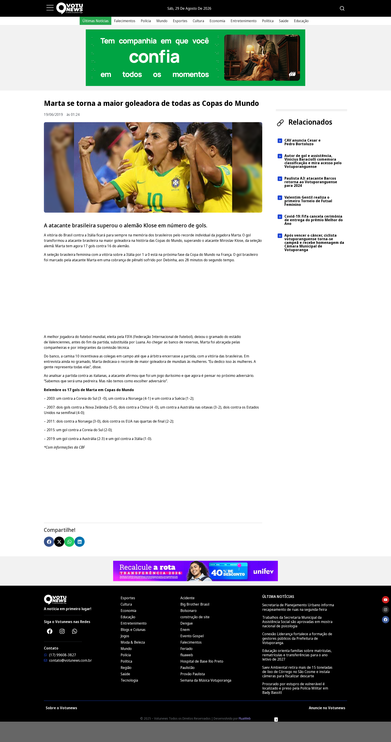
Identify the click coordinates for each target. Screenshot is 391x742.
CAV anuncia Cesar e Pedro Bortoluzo (302, 142)
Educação (301, 20)
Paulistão (187, 667)
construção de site (195, 616)
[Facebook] (49, 631)
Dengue (186, 623)
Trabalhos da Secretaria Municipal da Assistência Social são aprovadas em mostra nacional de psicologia (297, 621)
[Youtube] (385, 599)
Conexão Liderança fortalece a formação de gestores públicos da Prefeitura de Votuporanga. (297, 638)
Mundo (161, 20)
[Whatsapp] (74, 631)
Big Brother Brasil (194, 604)
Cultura (198, 20)
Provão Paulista (192, 673)
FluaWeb (245, 718)
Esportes (180, 20)
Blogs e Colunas (133, 629)
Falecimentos (124, 20)
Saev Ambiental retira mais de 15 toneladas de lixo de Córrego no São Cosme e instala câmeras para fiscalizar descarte (297, 671)
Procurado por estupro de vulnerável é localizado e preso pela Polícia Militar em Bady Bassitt (295, 688)
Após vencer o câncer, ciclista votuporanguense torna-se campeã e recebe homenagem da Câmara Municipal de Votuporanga (314, 242)
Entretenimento (244, 20)
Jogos (125, 635)
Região (126, 667)
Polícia (146, 20)
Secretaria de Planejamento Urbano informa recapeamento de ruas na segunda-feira (298, 607)
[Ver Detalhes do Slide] (195, 57)
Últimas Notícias (95, 20)
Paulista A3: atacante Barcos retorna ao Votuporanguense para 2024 (310, 182)
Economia (217, 20)
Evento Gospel (192, 635)
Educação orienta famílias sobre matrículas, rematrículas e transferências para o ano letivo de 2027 (297, 655)
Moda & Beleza (133, 642)
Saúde (283, 20)
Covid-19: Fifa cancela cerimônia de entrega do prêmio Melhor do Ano (313, 220)
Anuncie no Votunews (327, 707)
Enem (185, 629)
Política (268, 20)
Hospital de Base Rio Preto (201, 661)
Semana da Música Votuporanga (205, 680)
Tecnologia (129, 680)
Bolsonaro (188, 610)
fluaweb (186, 654)
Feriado (186, 648)
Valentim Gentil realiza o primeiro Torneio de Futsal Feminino (308, 201)
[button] (49, 542)
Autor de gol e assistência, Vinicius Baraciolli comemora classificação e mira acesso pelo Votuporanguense (313, 161)
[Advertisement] (153, 297)
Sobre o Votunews (61, 707)
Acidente (187, 597)
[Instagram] (62, 631)
